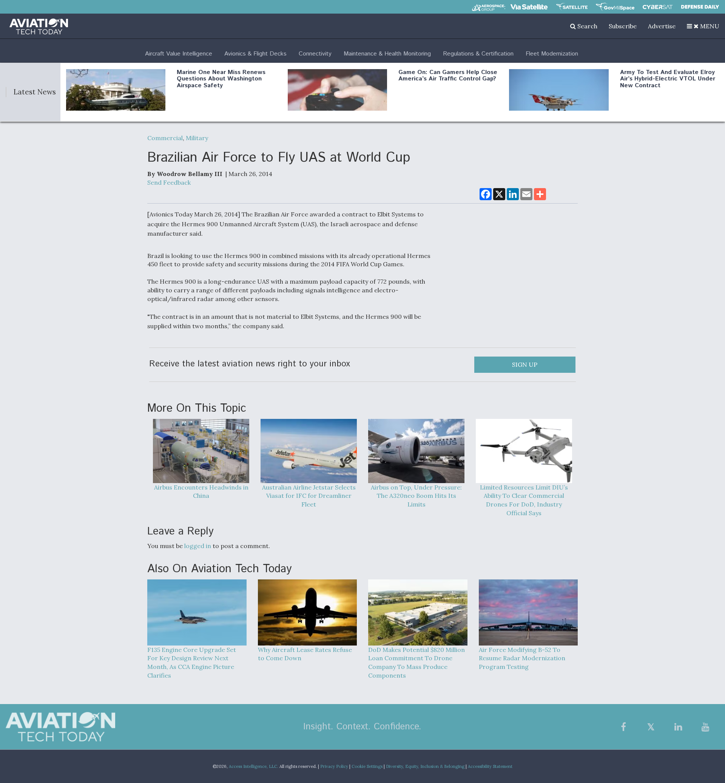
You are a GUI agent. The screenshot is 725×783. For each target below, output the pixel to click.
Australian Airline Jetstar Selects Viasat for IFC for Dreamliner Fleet (309, 495)
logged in (197, 546)
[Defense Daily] (700, 7)
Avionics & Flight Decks (255, 53)
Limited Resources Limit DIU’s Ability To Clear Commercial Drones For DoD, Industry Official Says (524, 500)
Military (197, 138)
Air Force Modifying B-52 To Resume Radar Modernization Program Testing (522, 658)
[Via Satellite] (529, 6)
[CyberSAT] (658, 7)
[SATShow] (572, 7)
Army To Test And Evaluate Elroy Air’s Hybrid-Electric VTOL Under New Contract (667, 79)
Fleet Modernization (552, 53)
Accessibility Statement (490, 766)
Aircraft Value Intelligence (178, 53)
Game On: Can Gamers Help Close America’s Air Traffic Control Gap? (447, 75)
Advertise (662, 26)
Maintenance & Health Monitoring (387, 53)
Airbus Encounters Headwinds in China (201, 491)
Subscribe (623, 26)
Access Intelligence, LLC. (253, 766)
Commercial (165, 138)
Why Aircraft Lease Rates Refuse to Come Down (305, 654)
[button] (703, 26)
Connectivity (315, 53)
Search (586, 26)
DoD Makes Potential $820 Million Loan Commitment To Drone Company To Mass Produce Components (416, 663)
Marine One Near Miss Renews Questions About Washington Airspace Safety (221, 79)
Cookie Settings (367, 766)
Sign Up (524, 364)
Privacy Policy (334, 766)
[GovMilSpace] (615, 7)
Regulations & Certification (478, 53)
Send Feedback (169, 182)
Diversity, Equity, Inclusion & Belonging (425, 766)
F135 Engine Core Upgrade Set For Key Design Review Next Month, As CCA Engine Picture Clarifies (191, 663)
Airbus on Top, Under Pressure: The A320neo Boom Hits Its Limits (416, 495)
